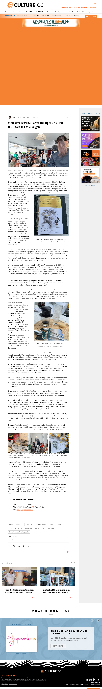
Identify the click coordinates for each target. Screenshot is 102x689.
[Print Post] (28, 546)
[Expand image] (18, 443)
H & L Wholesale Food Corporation (19, 532)
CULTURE (11, 539)
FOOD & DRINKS (12, 536)
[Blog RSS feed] (99, 680)
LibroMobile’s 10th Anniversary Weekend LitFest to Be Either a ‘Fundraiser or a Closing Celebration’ (57, 591)
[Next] (98, 620)
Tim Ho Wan (60, 524)
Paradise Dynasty (41, 524)
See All (73, 563)
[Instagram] (90, 679)
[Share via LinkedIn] (19, 546)
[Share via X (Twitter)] (14, 546)
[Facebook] (86, 679)
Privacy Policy (4, 684)
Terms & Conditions (13, 684)
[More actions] (67, 117)
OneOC (82, 684)
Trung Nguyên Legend (15, 528)
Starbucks (51, 528)
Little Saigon (29, 524)
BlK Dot (51, 524)
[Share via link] (24, 546)
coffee (11, 524)
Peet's (37, 528)
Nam (43, 528)
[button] (93, 7)
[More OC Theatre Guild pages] (27, 15)
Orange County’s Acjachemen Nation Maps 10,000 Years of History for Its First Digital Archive (19, 591)
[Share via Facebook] (9, 546)
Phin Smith (19, 524)
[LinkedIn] (94, 679)
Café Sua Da (28, 528)
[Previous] (92, 620)
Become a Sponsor (90, 185)
